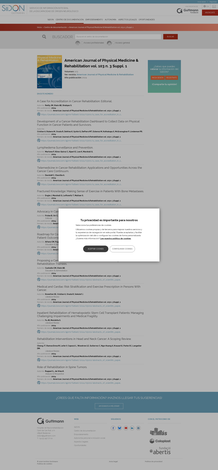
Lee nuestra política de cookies (115, 239)
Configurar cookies (122, 249)
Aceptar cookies (96, 249)
